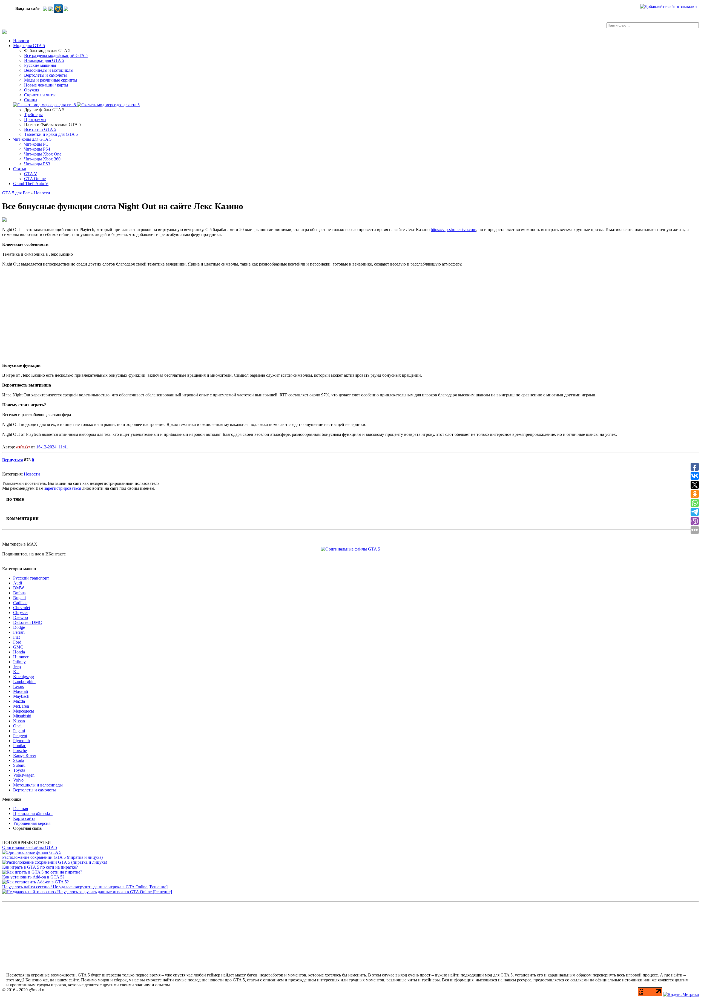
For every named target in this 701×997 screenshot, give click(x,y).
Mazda (19, 701)
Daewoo (20, 617)
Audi (17, 583)
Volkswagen (24, 775)
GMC (18, 647)
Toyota (19, 770)
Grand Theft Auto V (30, 183)
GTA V (30, 173)
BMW (18, 588)
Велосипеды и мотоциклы (48, 70)
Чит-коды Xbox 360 (42, 159)
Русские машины (40, 65)
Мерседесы (23, 711)
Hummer (20, 657)
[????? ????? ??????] (66, 8)
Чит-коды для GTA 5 (32, 139)
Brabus (19, 592)
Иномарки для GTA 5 (44, 60)
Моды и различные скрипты (50, 80)
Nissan (19, 721)
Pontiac (19, 745)
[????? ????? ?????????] (45, 8)
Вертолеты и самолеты (45, 75)
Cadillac (20, 602)
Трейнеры (33, 114)
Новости (21, 40)
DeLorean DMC (27, 622)
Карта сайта (24, 818)
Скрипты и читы (40, 95)
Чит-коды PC (36, 144)
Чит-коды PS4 (37, 149)
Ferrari (19, 632)
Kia (16, 671)
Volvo (18, 780)
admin (23, 447)
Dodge (19, 627)
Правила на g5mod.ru (33, 813)
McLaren (21, 706)
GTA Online (35, 178)
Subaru (19, 765)
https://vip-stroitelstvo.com (453, 229)
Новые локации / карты (46, 85)
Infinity (19, 661)
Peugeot (20, 735)
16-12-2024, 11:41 (52, 447)
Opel (17, 726)
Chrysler (20, 612)
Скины (30, 99)
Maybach (21, 696)
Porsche (20, 750)
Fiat (16, 637)
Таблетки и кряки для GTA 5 (51, 134)
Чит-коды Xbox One (42, 154)
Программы (35, 119)
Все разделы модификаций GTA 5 (56, 55)
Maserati (20, 691)
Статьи (19, 168)
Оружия (31, 90)
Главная (20, 808)
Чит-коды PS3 (37, 164)
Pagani (19, 730)
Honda (19, 652)
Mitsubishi (22, 716)
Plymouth (21, 740)
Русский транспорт (31, 578)
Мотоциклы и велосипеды (38, 785)
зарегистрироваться (62, 488)
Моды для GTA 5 (29, 45)
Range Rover (24, 755)
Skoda (18, 760)
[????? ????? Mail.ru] (59, 8)
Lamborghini (24, 681)
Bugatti (19, 597)
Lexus (18, 686)
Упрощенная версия (31, 823)
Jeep (17, 666)
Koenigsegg (23, 676)
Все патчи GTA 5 (40, 129)
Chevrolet (21, 607)
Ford (17, 642)
